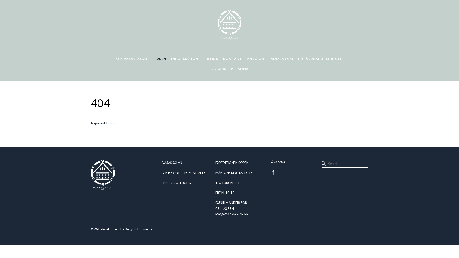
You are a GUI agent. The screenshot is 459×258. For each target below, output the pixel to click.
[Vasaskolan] (229, 38)
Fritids (210, 59)
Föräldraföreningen (320, 59)
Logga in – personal (230, 69)
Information (184, 59)
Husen (160, 59)
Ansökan (256, 59)
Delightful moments (138, 229)
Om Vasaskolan (132, 59)
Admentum (282, 59)
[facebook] (273, 171)
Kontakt (232, 59)
